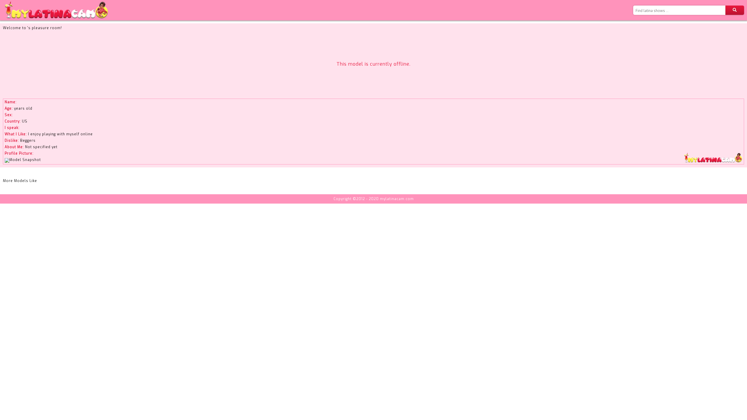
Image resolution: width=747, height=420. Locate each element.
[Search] (734, 10)
